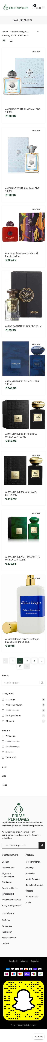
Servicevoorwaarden (11, 899)
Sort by (5, 31)
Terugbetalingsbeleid (11, 905)
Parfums (6, 920)
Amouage (25, 699)
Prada (28, 902)
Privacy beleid (8, 867)
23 (20, 666)
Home (15, 20)
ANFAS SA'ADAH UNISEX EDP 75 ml (23, 326)
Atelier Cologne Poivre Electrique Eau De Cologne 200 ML (22, 640)
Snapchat (35, 961)
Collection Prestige (34, 885)
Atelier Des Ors (25, 710)
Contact (5, 943)
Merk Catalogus (9, 937)
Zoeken (5, 862)
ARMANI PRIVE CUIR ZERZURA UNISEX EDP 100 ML (21, 435)
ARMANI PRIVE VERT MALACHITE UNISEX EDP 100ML (22, 558)
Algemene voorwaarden (8, 875)
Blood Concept (12, 746)
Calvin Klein (11, 757)
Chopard (25, 721)
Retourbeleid (8, 894)
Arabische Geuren (25, 705)
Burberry (9, 752)
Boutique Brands (25, 715)
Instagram (24, 961)
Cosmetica (7, 926)
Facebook (13, 961)
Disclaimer (7, 882)
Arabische (30, 873)
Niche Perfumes (32, 862)
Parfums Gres (31, 896)
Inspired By (7, 932)
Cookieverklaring (9, 888)
